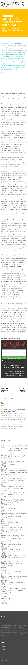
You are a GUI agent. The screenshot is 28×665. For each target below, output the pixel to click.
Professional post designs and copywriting (13, 65)
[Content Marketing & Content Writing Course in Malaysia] (4, 595)
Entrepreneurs (22, 45)
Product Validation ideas (14, 64)
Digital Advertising (13, 45)
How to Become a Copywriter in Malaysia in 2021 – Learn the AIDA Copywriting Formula (17, 486)
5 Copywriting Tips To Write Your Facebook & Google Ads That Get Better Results (17, 536)
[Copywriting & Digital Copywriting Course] (4, 553)
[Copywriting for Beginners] (4, 584)
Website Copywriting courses (9, 69)
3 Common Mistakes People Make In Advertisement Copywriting (16, 462)
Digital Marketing (10, 54)
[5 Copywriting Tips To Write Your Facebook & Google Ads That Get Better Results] (4, 542)
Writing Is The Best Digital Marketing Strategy (22, 389)
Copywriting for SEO (6, 52)
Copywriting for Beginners (15, 582)
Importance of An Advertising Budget (16, 62)
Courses (4, 652)
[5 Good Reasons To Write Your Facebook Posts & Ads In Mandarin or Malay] (4, 531)
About (3, 649)
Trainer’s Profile (5, 655)
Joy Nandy (4, 64)
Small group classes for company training (12, 67)
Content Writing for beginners (18, 50)
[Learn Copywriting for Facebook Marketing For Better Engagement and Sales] (4, 516)
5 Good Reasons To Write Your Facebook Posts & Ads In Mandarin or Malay (16, 529)
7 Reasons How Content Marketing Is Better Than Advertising (15, 563)
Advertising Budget (15, 49)
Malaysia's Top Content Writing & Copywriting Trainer (13, 4)
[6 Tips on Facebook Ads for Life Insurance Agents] (4, 526)
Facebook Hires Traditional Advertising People (5, 389)
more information (10, 362)
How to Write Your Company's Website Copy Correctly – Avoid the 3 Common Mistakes (17, 500)
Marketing (4, 47)
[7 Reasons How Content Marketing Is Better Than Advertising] (4, 565)
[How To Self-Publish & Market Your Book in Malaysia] (4, 511)
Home (3, 646)
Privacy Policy (5, 660)
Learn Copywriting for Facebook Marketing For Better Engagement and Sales (17, 514)
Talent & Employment (13, 47)
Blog (3, 657)
